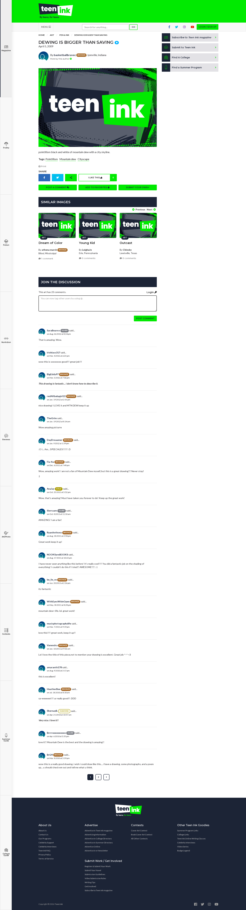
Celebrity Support (46, 842)
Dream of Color (50, 243)
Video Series (183, 846)
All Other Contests (139, 838)
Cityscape (83, 159)
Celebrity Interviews (47, 846)
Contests (6, 634)
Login (150, 292)
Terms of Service (46, 858)
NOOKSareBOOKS (57, 554)
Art (52, 35)
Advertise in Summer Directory (99, 842)
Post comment (145, 318)
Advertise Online (92, 846)
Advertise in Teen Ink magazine (98, 830)
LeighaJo (87, 249)
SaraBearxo (53, 330)
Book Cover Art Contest (141, 834)
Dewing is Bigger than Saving (90, 35)
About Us (42, 830)
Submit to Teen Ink (183, 47)
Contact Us (43, 834)
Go (133, 27)
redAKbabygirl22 (56, 396)
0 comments (88, 258)
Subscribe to (191, 37)
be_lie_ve (52, 579)
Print (43, 166)
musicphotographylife (59, 623)
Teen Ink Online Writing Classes (191, 838)
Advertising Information (95, 834)
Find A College (181, 57)
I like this (101, 177)
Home (41, 35)
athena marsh (49, 249)
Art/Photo (6, 537)
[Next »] (106, 777)
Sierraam (52, 510)
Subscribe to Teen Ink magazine (98, 890)
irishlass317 (53, 352)
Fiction (6, 245)
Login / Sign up (207, 27)
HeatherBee (53, 689)
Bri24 (50, 754)
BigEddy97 (53, 374)
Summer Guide (6, 740)
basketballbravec (65, 54)
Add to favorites (96, 187)
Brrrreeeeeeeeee (56, 732)
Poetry (6, 148)
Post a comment (56, 187)
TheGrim (52, 418)
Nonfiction (6, 342)
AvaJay (50, 488)
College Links (183, 834)
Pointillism (52, 159)
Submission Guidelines (95, 874)
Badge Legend (183, 850)
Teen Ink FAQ (44, 850)
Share (42, 171)
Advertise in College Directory (98, 838)
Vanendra (52, 645)
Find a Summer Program (187, 67)
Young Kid (87, 243)
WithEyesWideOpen (58, 601)
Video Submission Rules (95, 878)
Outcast (126, 243)
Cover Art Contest (139, 830)
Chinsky (127, 249)
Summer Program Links (187, 830)
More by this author (60, 58)
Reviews (6, 439)
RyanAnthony (54, 532)
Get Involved (90, 886)
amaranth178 (54, 667)
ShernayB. (52, 710)
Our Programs (44, 838)
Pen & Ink (64, 35)
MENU (45, 26)
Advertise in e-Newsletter (96, 850)
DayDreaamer (54, 439)
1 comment (47, 258)
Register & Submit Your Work (97, 866)
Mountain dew (67, 159)
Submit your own (137, 187)
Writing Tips (90, 882)
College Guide (6, 855)
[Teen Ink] (59, 10)
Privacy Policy (44, 854)
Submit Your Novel (93, 870)
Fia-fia (50, 461)
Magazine (6, 50)
